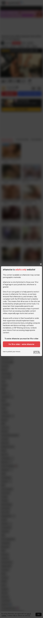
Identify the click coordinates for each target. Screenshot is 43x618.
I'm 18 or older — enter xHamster (21, 344)
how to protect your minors (11, 351)
